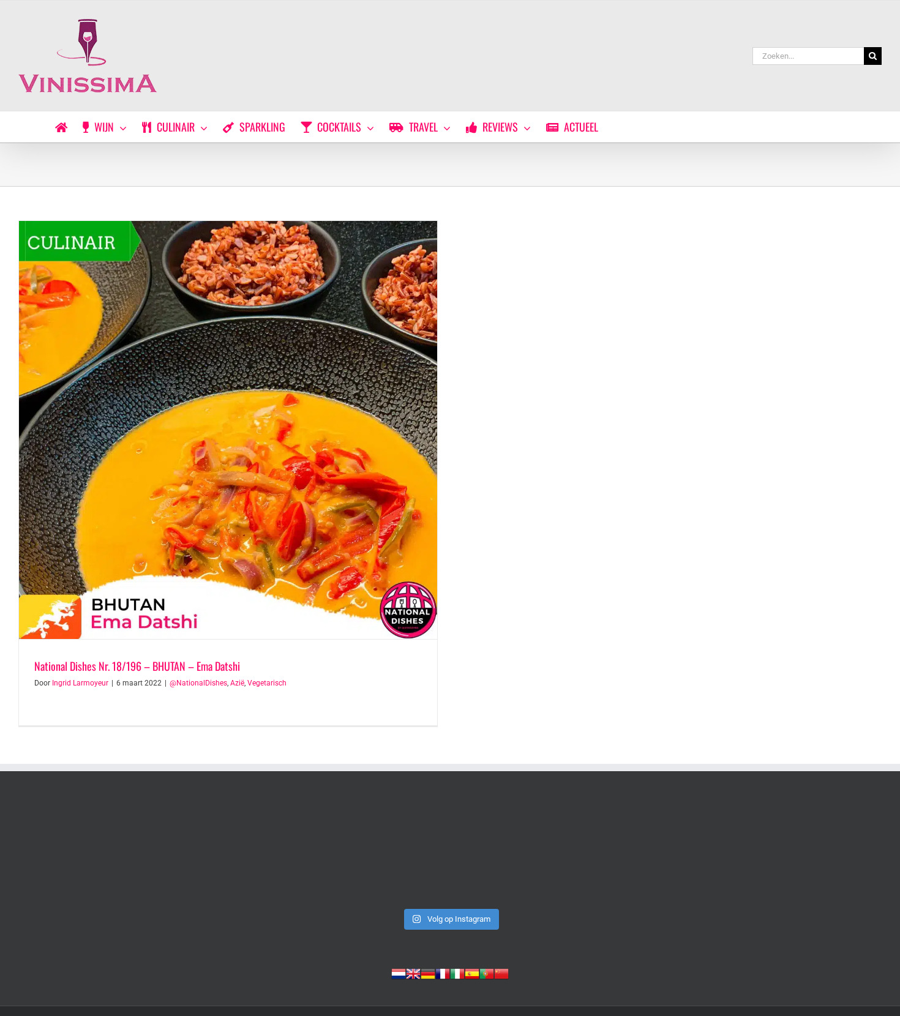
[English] (413, 972)
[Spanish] (472, 972)
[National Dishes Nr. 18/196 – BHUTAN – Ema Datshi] (228, 430)
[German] (428, 972)
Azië (237, 683)
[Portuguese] (486, 972)
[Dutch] (398, 972)
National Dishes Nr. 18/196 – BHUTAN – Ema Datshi (137, 666)
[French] (442, 972)
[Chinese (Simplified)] (501, 972)
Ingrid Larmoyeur (80, 683)
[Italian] (457, 972)
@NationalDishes (198, 683)
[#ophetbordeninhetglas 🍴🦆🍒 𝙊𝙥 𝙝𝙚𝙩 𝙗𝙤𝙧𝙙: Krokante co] (450, 851)
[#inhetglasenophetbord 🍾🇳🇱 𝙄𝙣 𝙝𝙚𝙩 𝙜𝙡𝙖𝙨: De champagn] (624, 851)
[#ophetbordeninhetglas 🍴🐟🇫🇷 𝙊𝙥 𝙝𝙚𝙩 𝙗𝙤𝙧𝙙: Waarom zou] (102, 851)
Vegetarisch (267, 683)
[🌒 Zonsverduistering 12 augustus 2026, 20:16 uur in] (798, 851)
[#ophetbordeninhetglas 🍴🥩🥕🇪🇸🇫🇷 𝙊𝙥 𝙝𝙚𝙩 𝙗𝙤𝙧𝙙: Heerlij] (276, 851)
